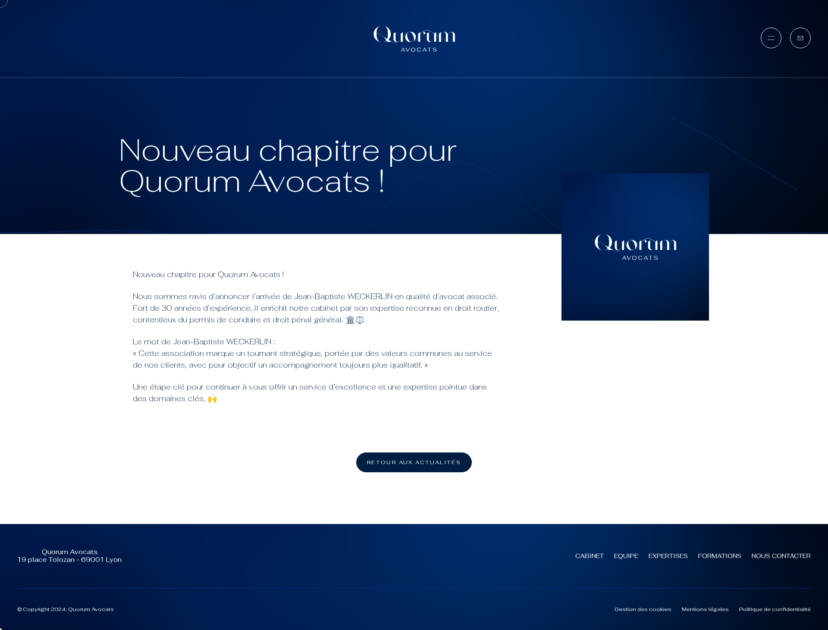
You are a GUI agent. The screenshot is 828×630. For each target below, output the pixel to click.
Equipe (626, 556)
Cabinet (589, 556)
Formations (719, 556)
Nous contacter (781, 556)
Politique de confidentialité (775, 609)
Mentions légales (705, 609)
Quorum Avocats (249, 274)
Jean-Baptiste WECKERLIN (343, 296)
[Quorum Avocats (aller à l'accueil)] (414, 39)
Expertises (668, 556)
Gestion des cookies (643, 609)
